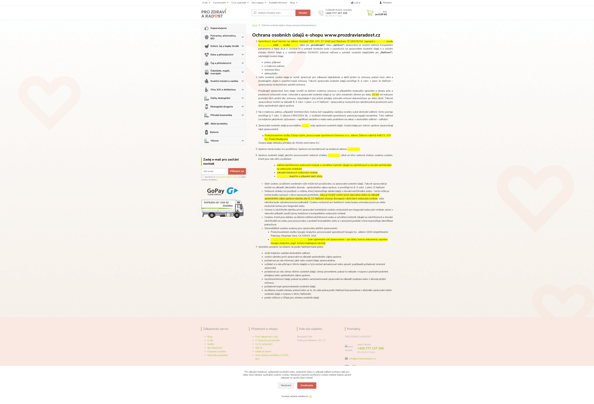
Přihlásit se (237, 171)
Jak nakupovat (214, 347)
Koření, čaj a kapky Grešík (225, 46)
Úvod (254, 25)
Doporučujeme (219, 28)
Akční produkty (219, 123)
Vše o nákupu (258, 2)
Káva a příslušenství (222, 54)
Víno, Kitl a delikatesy (223, 89)
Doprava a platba (216, 351)
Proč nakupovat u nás (266, 336)
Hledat (303, 13)
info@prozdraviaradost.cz (362, 358)
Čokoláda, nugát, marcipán (220, 72)
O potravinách (219, 2)
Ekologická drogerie (222, 106)
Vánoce (215, 140)
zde (310, 396)
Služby (210, 344)
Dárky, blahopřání (220, 98)
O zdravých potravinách (267, 340)
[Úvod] (225, 13)
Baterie (214, 132)
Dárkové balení (263, 351)
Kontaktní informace (278, 2)
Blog (292, 2)
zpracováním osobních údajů (226, 177)
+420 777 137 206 (336, 13)
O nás (205, 2)
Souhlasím (307, 385)
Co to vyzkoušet (238, 2)
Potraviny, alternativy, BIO (223, 37)
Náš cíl (258, 347)
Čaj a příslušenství (221, 63)
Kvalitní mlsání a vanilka (224, 81)
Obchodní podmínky (217, 355)
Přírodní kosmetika (221, 115)
